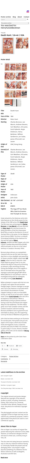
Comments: (4, 359)
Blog (14, 17)
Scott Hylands (13, 297)
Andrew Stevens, (22, 152)
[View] (8, 47)
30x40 (12, 174)
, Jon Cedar (21, 137)
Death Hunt (14, 111)
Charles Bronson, (16, 150)
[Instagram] (28, 11)
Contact (26, 17)
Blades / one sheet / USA (7, 379)
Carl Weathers (17, 279)
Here (2, 337)
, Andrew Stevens (21, 124)
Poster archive (6, 17)
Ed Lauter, (24, 154)
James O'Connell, (16, 167)
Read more (4, 458)
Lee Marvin (12, 226)
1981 (11, 116)
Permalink (4, 361)
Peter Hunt (14, 119)
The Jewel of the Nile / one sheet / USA (10, 382)
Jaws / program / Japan (6, 375)
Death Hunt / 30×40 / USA (12, 35)
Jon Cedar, (22, 164)
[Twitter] (22, 11)
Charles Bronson (16, 122)
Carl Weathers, (15, 154)
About (20, 17)
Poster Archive (13, 356)
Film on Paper (4, 7)
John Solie (13, 198)
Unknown (13, 195)
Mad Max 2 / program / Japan (8, 385)
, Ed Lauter (23, 127)
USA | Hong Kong (16, 144)
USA (11, 184)
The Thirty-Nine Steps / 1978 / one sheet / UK (12, 388)
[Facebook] (25, 11)
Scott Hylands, (15, 157)
